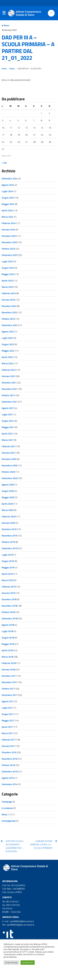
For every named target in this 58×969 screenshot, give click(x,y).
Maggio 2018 (8, 644)
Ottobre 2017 (8, 688)
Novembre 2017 (9, 682)
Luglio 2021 (7, 414)
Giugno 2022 (8, 344)
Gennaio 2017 (8, 746)
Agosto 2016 (8, 778)
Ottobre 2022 (8, 318)
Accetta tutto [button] (27, 962)
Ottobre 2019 (8, 542)
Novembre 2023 (9, 242)
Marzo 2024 (7, 216)
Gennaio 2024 (8, 229)
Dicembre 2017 (9, 676)
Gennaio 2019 (8, 593)
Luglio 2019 (7, 554)
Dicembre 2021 (9, 382)
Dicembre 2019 (9, 529)
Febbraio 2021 (9, 446)
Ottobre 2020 (8, 472)
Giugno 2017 (8, 714)
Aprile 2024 (7, 210)
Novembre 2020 (9, 465)
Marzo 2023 (7, 287)
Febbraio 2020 (9, 516)
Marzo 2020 (7, 510)
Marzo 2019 (7, 580)
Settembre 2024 (10, 178)
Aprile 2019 (7, 574)
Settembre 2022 (10, 325)
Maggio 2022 (8, 350)
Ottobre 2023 (8, 248)
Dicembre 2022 (9, 306)
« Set (4, 162)
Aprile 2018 (7, 650)
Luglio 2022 (7, 338)
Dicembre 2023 (9, 236)
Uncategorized (8, 820)
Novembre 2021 (9, 389)
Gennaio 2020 (8, 523)
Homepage (7, 801)
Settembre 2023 (10, 255)
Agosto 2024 (8, 185)
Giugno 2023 (8, 267)
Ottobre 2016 (8, 765)
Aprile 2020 (7, 503)
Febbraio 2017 (9, 739)
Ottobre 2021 (8, 395)
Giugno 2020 (8, 491)
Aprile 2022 (7, 357)
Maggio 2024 (8, 204)
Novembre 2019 (9, 535)
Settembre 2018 (10, 618)
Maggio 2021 (8, 427)
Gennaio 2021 (8, 452)
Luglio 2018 (7, 631)
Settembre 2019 (10, 548)
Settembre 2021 (10, 401)
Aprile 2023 (7, 280)
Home (4, 68)
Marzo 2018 (7, 656)
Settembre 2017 (10, 695)
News (6, 25)
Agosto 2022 (8, 331)
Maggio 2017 (8, 720)
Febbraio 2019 (9, 586)
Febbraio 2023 (9, 293)
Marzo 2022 (7, 363)
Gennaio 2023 (8, 299)
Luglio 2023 (7, 261)
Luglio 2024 (7, 191)
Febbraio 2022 (9, 370)
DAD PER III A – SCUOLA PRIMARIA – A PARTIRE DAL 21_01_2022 (28, 47)
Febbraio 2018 (9, 663)
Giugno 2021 (8, 421)
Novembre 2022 (9, 312)
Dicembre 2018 (9, 599)
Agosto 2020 (8, 484)
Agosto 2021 (8, 408)
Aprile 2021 (7, 433)
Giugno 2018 (8, 637)
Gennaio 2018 (8, 669)
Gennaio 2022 (8, 376)
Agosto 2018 (8, 625)
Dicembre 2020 (9, 459)
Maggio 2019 (8, 567)
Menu (3, 13)
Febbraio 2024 (9, 223)
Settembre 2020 (10, 478)
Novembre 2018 (9, 605)
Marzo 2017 (7, 733)
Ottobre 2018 (8, 612)
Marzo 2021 (7, 440)
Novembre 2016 (9, 758)
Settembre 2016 (10, 771)
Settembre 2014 (10, 784)
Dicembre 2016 (9, 752)
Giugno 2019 (8, 561)
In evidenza (7, 808)
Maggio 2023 (8, 274)
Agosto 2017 (8, 701)
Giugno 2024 (8, 197)
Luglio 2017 (7, 707)
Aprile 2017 (7, 727)
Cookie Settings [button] (11, 962)
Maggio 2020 (8, 497)
